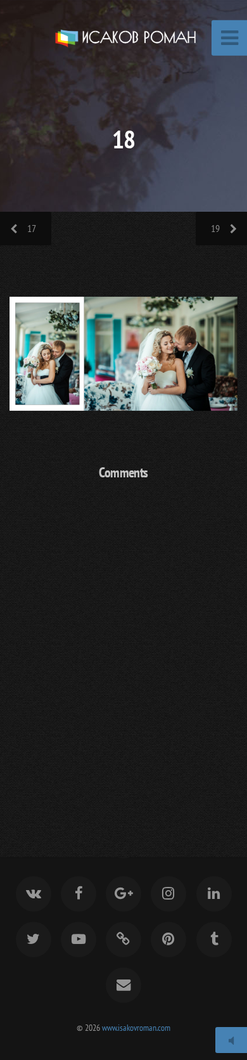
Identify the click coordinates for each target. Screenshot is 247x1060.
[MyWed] (123, 939)
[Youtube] (78, 939)
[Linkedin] (213, 894)
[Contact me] (123, 985)
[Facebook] (78, 894)
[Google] (123, 894)
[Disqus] (123, 654)
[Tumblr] (213, 939)
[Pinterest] (168, 939)
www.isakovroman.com (136, 1027)
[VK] (33, 894)
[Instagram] (168, 894)
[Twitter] (33, 939)
